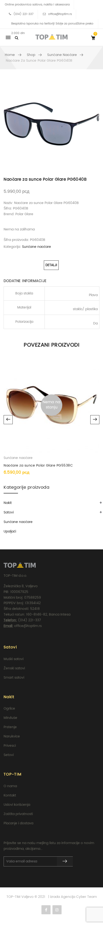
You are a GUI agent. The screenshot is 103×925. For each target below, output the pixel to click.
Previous (8, 419)
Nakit (8, 503)
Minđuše (10, 718)
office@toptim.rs (60, 14)
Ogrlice (9, 708)
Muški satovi (13, 659)
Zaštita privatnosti (18, 814)
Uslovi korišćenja (17, 804)
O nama (10, 786)
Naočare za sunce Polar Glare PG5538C (38, 465)
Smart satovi (14, 677)
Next (94, 419)
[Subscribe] (65, 861)
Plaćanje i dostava (18, 823)
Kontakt (10, 795)
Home (10, 55)
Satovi (9, 512)
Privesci (10, 745)
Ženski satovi (14, 668)
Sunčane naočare (62, 55)
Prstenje (10, 727)
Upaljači (10, 531)
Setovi (9, 755)
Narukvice (12, 736)
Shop (31, 55)
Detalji (51, 265)
